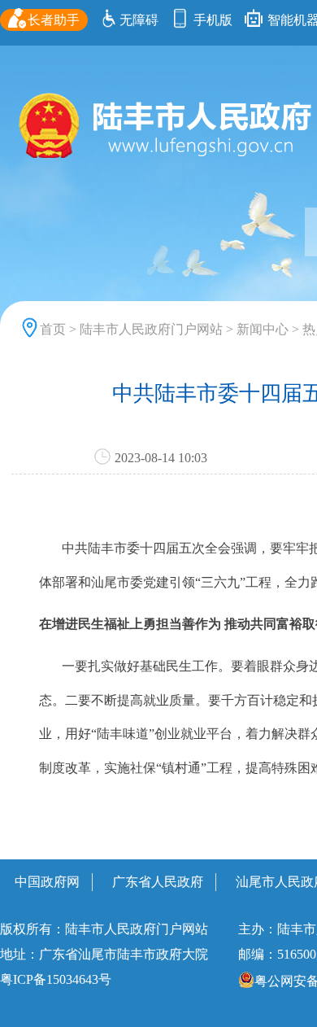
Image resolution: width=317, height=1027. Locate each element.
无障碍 (138, 20)
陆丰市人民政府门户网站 (151, 329)
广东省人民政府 (157, 882)
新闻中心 (263, 329)
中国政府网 (47, 882)
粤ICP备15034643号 (55, 979)
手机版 (211, 20)
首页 (53, 329)
